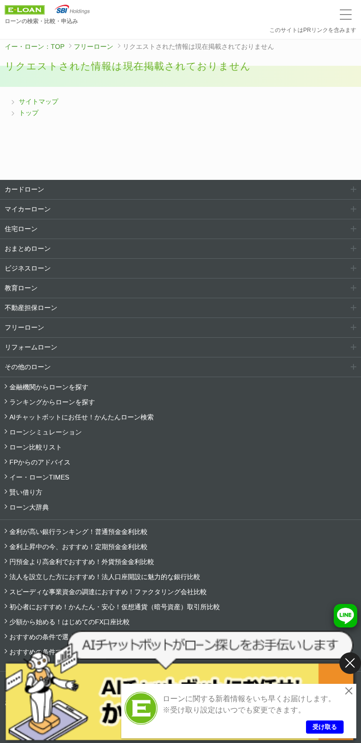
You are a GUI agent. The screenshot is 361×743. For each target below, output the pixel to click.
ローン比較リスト (35, 447)
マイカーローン (28, 209)
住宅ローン (21, 228)
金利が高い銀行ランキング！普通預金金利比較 (78, 531)
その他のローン (28, 367)
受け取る (325, 726)
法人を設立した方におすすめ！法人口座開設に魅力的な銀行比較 (104, 576)
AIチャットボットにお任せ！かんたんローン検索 (81, 417)
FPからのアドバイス (40, 462)
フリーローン (93, 46)
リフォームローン (31, 347)
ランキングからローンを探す (52, 402)
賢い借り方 (25, 492)
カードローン (24, 189)
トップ (29, 112)
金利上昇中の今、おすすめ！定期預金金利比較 (78, 546)
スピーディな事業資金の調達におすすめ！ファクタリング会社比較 (108, 592)
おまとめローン (28, 248)
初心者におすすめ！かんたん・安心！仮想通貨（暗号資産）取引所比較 (114, 607)
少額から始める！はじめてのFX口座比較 (69, 622)
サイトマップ (38, 101)
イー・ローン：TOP (34, 46)
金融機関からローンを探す (48, 387)
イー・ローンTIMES (39, 477)
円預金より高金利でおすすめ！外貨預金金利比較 (81, 561)
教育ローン (21, 288)
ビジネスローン (28, 268)
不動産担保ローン (31, 307)
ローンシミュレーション (45, 432)
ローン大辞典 (29, 507)
